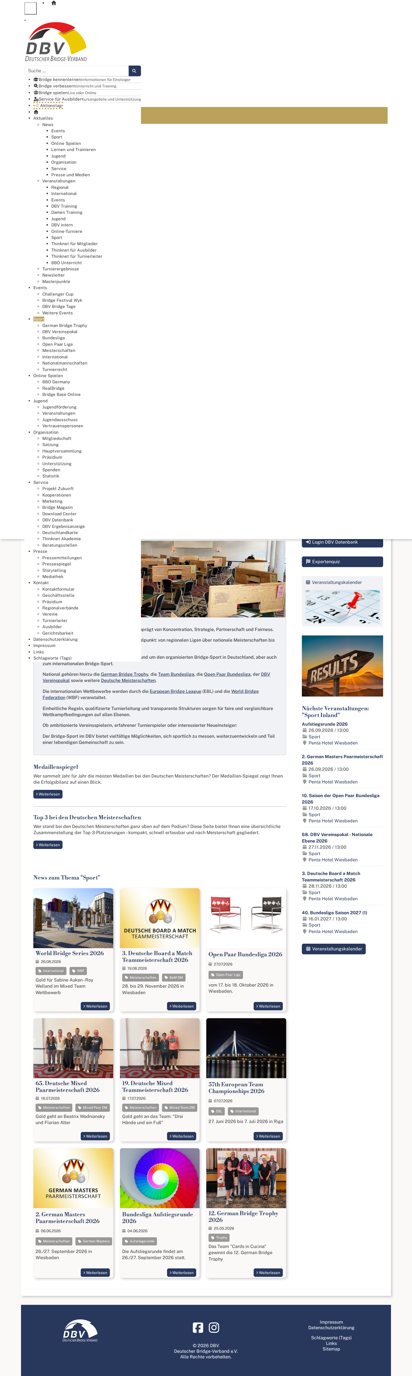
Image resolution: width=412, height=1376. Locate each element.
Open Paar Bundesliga (227, 674)
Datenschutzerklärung (331, 1327)
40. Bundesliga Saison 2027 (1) (334, 912)
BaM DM (176, 978)
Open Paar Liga (227, 975)
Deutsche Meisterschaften (128, 680)
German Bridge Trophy (124, 674)
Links (331, 1343)
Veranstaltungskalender (336, 949)
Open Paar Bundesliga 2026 (245, 954)
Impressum (331, 1322)
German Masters (96, 1241)
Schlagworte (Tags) (331, 1337)
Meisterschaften (142, 978)
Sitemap (331, 1349)
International (53, 971)
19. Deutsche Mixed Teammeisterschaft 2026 (155, 1087)
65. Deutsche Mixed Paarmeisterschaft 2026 (67, 1087)
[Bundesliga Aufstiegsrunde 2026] (160, 1178)
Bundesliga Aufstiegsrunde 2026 (157, 1218)
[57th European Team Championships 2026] (246, 1048)
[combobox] (76, 71)
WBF (80, 971)
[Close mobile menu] (25, 20)
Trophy (221, 1238)
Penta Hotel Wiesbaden (333, 743)
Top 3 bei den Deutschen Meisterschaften (87, 817)
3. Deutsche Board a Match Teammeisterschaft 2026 (157, 957)
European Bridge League (175, 691)
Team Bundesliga (176, 674)
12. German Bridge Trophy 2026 (243, 1217)
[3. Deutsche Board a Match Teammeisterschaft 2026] (160, 918)
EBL (218, 1111)
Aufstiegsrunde (141, 1241)
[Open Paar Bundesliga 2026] (246, 918)
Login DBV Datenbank (334, 542)
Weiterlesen (49, 794)
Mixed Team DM (182, 1108)
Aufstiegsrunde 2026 (325, 724)
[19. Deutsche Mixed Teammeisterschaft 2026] (160, 1048)
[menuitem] (217, 8)
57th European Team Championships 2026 (236, 1088)
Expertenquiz (325, 561)
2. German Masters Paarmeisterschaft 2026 (67, 1218)
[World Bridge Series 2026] (73, 918)
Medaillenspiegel (55, 767)
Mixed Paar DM (94, 1108)
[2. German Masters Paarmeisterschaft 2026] (73, 1178)
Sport (314, 736)
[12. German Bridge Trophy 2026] (246, 1178)
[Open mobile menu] (30, 8)
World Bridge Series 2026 (70, 953)
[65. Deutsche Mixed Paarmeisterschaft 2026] (73, 1048)
